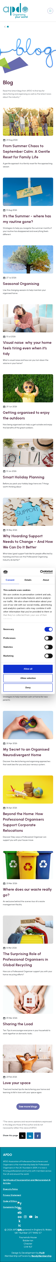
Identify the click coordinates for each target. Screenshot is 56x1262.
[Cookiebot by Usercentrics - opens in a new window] (40, 572)
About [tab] (46, 580)
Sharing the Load (18, 1024)
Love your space (17, 1083)
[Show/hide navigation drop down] (50, 11)
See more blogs (28, 1106)
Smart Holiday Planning (23, 477)
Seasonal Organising (21, 283)
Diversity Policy (10, 1189)
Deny (28, 687)
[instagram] (25, 1217)
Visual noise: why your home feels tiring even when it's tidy (27, 348)
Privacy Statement (12, 1195)
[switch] (49, 638)
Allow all (28, 669)
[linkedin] (30, 1135)
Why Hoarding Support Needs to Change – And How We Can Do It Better (28, 541)
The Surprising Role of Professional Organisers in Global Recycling (25, 959)
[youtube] (31, 1217)
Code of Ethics (10, 1201)
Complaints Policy (11, 1207)
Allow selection (28, 678)
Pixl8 (42, 1252)
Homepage (7, 26)
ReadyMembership (41, 1256)
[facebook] (37, 1135)
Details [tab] (28, 580)
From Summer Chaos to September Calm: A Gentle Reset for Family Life (26, 151)
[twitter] (22, 1135)
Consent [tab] (10, 580)
